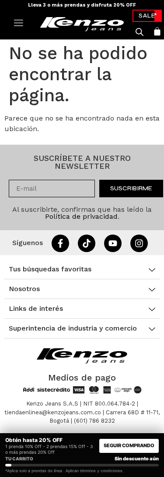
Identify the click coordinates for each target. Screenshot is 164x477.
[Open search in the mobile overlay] (139, 32)
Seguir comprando (129, 445)
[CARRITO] (157, 31)
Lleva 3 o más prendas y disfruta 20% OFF (82, 5)
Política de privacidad (81, 216)
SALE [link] (147, 15)
